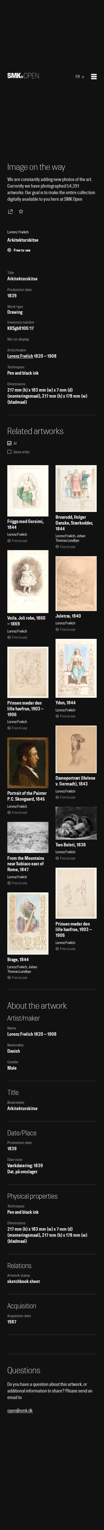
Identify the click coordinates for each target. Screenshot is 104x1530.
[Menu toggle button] (94, 76)
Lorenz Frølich (20, 356)
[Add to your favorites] (22, 211)
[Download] (11, 211)
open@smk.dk (20, 1410)
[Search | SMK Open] (23, 76)
